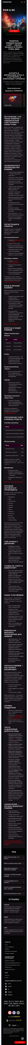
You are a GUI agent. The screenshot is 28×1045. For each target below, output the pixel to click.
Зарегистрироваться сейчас (12, 281)
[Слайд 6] (20, 34)
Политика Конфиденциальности (12, 963)
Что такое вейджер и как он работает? (11, 881)
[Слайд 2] (10, 34)
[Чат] (22, 1038)
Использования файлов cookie (12, 965)
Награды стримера (9, 953)
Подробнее (14, 31)
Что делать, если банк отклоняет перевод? (12, 875)
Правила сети (8, 967)
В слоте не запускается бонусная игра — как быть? (12, 888)
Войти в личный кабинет (10, 324)
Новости (7, 975)
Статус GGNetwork (9, 947)
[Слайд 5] (18, 34)
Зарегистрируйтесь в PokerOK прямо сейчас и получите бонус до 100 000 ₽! (14, 842)
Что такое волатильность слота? (12, 893)
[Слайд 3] (13, 34)
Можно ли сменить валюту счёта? (12, 863)
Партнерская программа (11, 951)
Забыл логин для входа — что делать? (11, 857)
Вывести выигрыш (18, 482)
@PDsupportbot (19, 715)
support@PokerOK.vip (17, 718)
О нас (6, 944)
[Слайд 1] (8, 34)
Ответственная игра (10, 969)
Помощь (7, 949)
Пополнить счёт (8, 482)
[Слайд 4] (15, 34)
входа (14, 739)
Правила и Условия (9, 960)
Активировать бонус (10, 413)
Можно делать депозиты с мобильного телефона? (11, 869)
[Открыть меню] (24, 2)
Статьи (6, 977)
